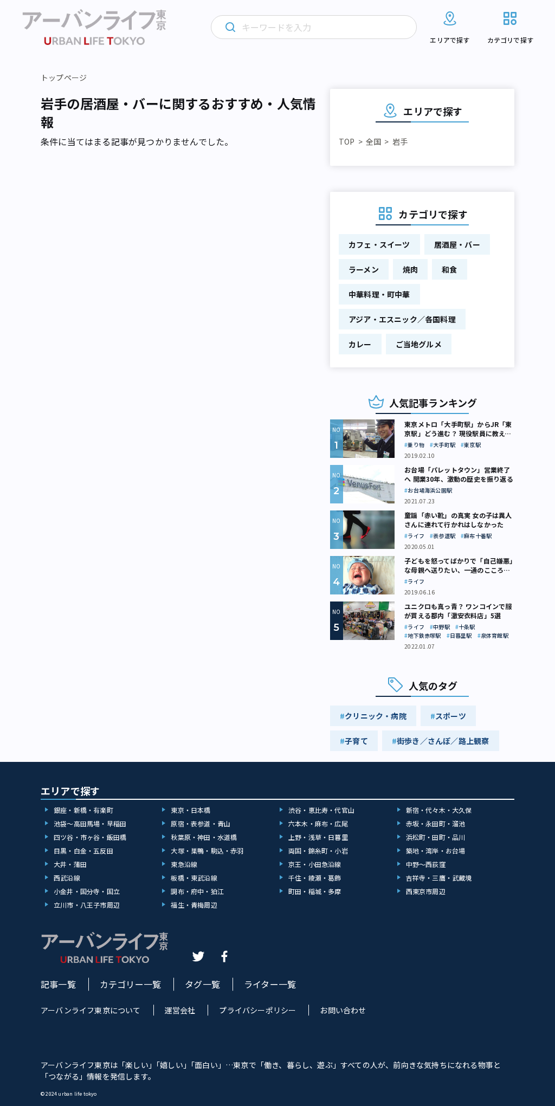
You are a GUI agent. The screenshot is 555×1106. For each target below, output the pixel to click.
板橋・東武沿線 (194, 877)
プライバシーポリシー (257, 1010)
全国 (373, 141)
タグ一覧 (202, 984)
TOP (347, 141)
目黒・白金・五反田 (83, 850)
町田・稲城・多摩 (314, 891)
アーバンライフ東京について (91, 1010)
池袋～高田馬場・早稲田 (90, 823)
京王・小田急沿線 (314, 864)
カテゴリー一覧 (130, 984)
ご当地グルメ (419, 344)
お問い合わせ (343, 1010)
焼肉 (410, 269)
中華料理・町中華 (379, 294)
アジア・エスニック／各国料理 (402, 319)
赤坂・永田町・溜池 (436, 823)
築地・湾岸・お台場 (436, 850)
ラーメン (364, 269)
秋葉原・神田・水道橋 (204, 837)
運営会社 (180, 1010)
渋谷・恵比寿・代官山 (321, 809)
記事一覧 (58, 984)
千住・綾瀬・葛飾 (314, 877)
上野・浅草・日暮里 (318, 837)
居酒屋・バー (457, 244)
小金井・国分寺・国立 (87, 891)
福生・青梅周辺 (194, 904)
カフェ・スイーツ (379, 244)
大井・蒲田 (70, 864)
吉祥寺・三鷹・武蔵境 (439, 877)
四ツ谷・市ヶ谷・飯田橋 (90, 837)
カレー (360, 344)
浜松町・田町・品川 (436, 837)
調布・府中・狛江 (197, 891)
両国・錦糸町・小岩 (318, 850)
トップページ (64, 77)
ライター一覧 (270, 984)
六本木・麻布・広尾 (318, 823)
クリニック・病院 (375, 715)
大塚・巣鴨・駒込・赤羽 (207, 850)
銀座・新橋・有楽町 (83, 809)
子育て (356, 740)
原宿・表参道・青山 (200, 823)
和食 (449, 269)
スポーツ (450, 715)
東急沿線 (184, 864)
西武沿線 (67, 877)
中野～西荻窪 (426, 864)
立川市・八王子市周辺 (87, 904)
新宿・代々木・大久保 (439, 809)
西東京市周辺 (426, 891)
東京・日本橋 (190, 809)
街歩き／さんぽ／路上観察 (443, 740)
